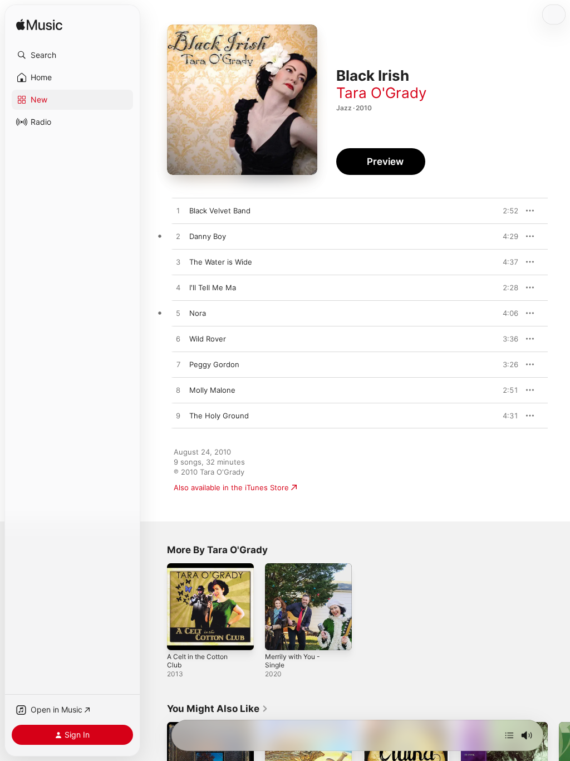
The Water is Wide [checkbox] (220, 261)
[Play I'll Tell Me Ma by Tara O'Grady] (178, 288)
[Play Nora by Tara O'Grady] (178, 314)
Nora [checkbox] (197, 313)
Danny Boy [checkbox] (207, 236)
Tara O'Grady (381, 92)
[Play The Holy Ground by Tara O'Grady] (178, 416)
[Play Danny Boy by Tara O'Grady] (178, 237)
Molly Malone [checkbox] (212, 390)
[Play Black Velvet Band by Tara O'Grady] (178, 211)
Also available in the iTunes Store (231, 487)
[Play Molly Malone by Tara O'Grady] (178, 391)
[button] (72, 55)
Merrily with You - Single (292, 660)
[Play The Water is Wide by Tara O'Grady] (178, 262)
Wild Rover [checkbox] (207, 338)
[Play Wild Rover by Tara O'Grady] (178, 339)
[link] (217, 709)
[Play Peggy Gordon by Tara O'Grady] (178, 365)
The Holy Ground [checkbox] (219, 415)
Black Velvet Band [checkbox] (219, 210)
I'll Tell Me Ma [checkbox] (212, 287)
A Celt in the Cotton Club (197, 660)
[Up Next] (509, 735)
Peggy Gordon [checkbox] (214, 364)
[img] (39, 25)
